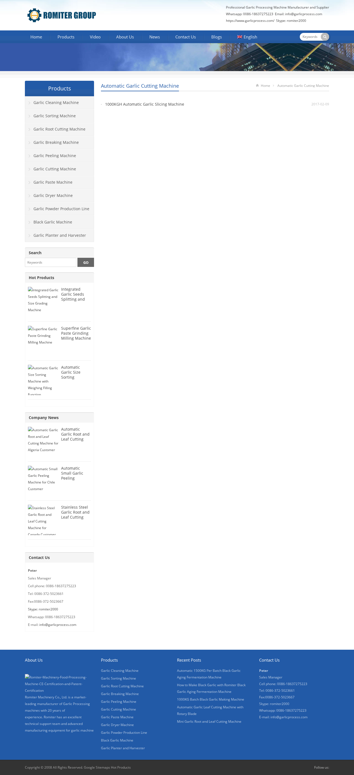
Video (95, 37)
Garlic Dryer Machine (53, 195)
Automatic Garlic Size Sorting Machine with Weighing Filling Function (76, 380)
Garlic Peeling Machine (54, 155)
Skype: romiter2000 (291, 20)
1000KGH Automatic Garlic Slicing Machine (144, 104)
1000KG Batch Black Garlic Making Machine (210, 699)
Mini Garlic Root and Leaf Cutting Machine (209, 721)
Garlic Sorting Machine (54, 115)
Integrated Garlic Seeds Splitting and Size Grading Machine (73, 299)
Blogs (216, 37)
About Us (125, 37)
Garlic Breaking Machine (56, 142)
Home (36, 37)
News (154, 37)
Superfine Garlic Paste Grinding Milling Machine (76, 333)
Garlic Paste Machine (52, 182)
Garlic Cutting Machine (54, 168)
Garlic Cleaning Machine (56, 102)
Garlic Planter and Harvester (59, 235)
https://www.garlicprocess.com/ (250, 20)
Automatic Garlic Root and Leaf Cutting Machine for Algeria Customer (75, 441)
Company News (44, 417)
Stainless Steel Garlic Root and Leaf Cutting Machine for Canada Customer (75, 519)
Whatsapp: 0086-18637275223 (249, 14)
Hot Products (41, 277)
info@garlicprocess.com (303, 14)
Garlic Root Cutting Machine (59, 129)
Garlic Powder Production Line (61, 208)
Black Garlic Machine (52, 222)
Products (66, 37)
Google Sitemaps (97, 767)
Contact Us (185, 37)
